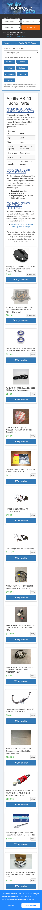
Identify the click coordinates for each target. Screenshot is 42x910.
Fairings (9, 68)
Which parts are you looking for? (16, 48)
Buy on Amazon (22, 279)
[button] (21, 265)
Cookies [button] (30, 899)
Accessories (9, 74)
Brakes (22, 61)
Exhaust (22, 68)
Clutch (9, 80)
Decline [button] (11, 905)
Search (32, 27)
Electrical (9, 61)
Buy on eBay (22, 360)
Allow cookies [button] (30, 905)
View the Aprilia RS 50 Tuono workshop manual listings (22, 225)
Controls (22, 74)
